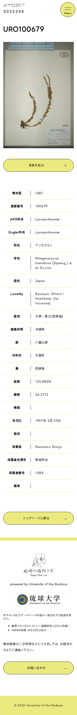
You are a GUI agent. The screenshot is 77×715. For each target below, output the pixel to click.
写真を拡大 (36, 165)
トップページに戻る (36, 518)
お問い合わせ (36, 668)
